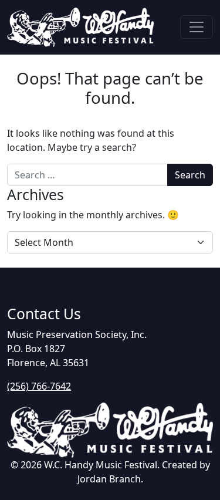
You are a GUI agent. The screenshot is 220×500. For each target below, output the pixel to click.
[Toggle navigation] (196, 27)
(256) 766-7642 (39, 386)
